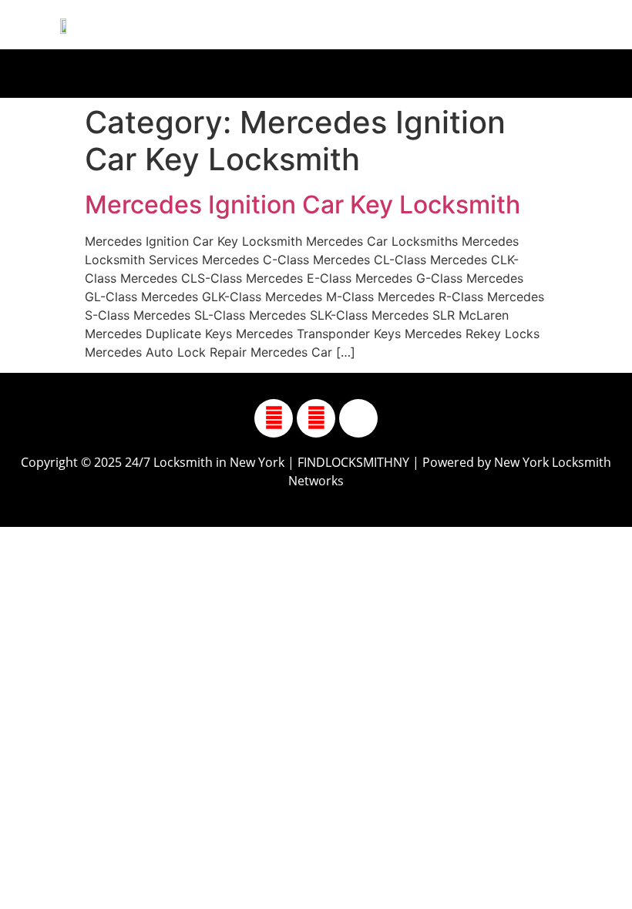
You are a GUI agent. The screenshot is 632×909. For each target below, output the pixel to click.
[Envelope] (358, 418)
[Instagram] (316, 418)
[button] (308, 69)
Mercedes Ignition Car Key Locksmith (302, 205)
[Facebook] (273, 418)
